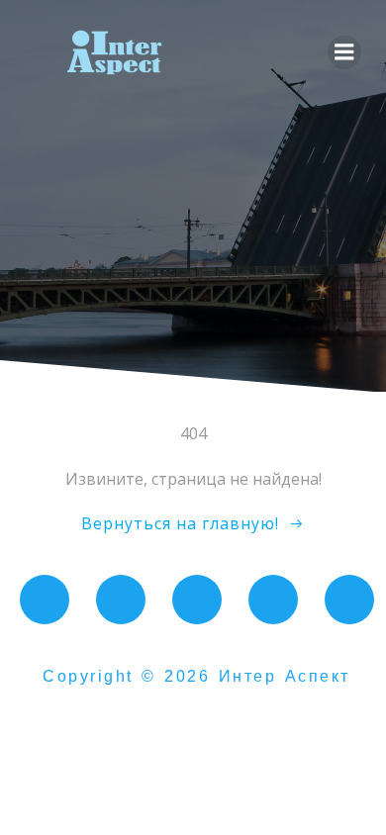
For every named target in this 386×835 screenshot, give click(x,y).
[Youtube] (120, 599)
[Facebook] (273, 599)
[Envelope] (349, 599)
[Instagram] (197, 599)
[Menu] (344, 52)
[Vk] (44, 599)
